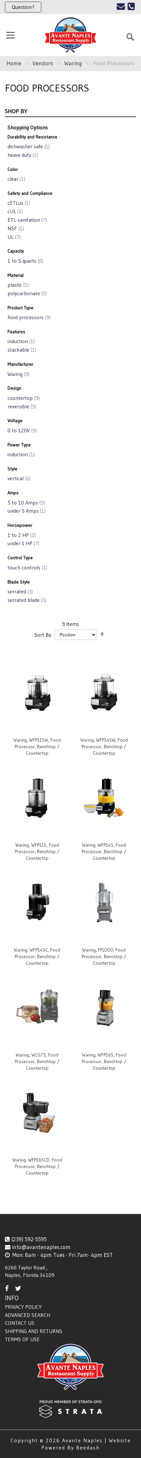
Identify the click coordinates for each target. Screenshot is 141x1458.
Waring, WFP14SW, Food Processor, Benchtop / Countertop (104, 746)
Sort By (42, 634)
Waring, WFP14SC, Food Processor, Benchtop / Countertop (37, 956)
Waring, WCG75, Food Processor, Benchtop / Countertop (37, 1061)
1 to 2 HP (21, 535)
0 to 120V (21, 430)
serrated (19, 591)
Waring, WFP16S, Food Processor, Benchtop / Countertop (104, 1061)
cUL (15, 211)
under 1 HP (23, 543)
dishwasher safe (28, 146)
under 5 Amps (26, 510)
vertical (18, 478)
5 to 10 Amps (26, 502)
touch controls (27, 567)
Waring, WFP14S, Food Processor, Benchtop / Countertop (104, 851)
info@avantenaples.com (41, 1246)
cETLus (18, 202)
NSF (15, 228)
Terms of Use (22, 1339)
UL (13, 237)
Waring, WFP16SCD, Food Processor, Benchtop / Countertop (37, 1166)
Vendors (43, 63)
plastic (18, 284)
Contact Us (19, 1323)
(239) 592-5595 (29, 1239)
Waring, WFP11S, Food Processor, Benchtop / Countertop (37, 851)
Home (15, 63)
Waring (74, 63)
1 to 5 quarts (25, 260)
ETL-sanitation (27, 219)
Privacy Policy (23, 1307)
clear (16, 178)
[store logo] (70, 35)
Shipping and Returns (33, 1331)
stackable (21, 349)
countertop (23, 398)
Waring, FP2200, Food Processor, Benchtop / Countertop (104, 956)
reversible (21, 406)
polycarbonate (27, 293)
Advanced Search (27, 1315)
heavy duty (22, 155)
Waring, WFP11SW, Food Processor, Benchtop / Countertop (37, 746)
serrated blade (26, 600)
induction (20, 341)
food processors (28, 317)
